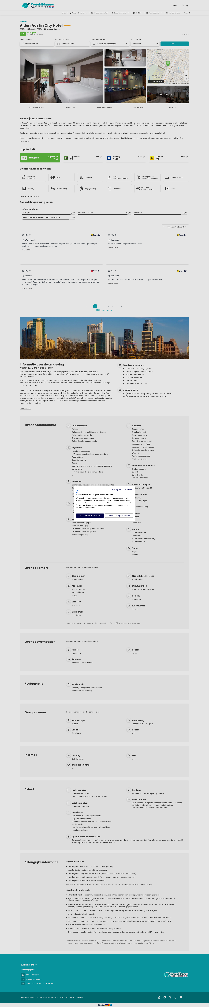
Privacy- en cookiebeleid (122, 489)
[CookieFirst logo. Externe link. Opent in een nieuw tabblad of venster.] (77, 491)
